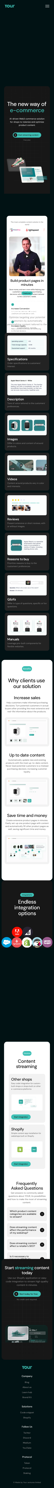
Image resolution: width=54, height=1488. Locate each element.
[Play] (27, 256)
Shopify (27, 1417)
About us (27, 1387)
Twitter (27, 1432)
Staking (27, 1473)
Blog (27, 1382)
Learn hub (27, 1392)
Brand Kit (27, 1397)
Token (27, 1463)
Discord (27, 1437)
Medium (27, 1442)
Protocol (27, 1468)
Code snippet (27, 1412)
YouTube (27, 1447)
